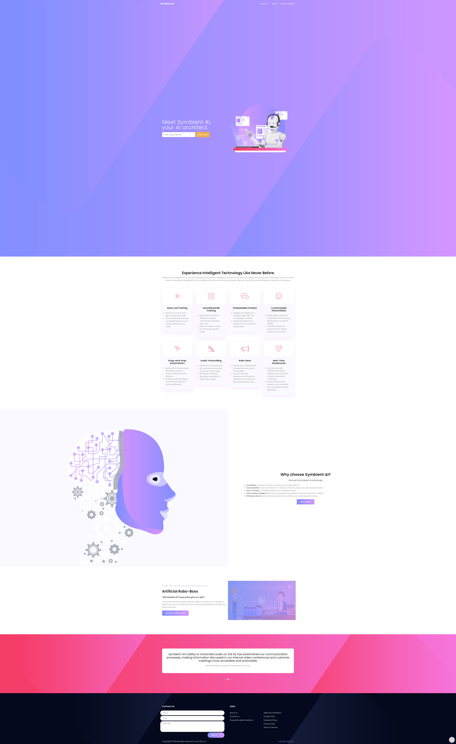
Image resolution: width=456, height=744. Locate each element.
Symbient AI (167, 3)
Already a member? (288, 4)
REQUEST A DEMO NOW (175, 613)
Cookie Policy (269, 716)
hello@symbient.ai (286, 741)
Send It (214, 735)
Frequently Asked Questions (241, 720)
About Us (233, 713)
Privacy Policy (269, 724)
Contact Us (264, 4)
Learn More (305, 502)
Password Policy (270, 720)
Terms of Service (271, 727)
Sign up (275, 4)
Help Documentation (272, 713)
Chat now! (202, 134)
